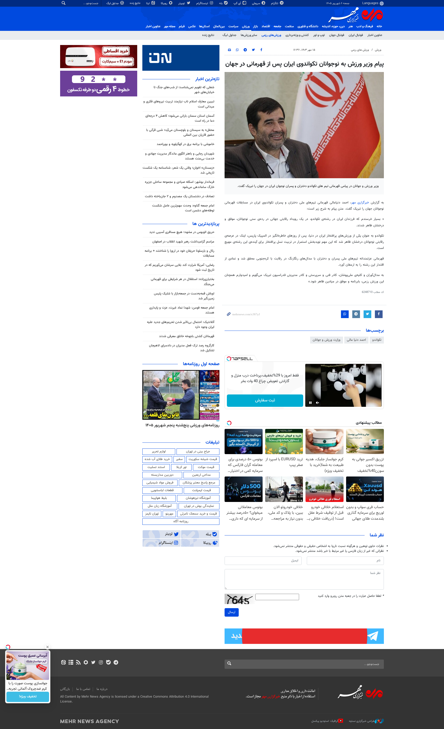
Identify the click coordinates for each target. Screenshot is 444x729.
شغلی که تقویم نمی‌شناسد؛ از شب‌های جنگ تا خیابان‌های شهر (184, 90)
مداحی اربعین (201, 475)
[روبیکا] (86, 663)
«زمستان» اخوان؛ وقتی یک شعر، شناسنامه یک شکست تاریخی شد (178, 170)
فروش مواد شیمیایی (159, 482)
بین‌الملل (219, 26)
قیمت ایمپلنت (201, 490)
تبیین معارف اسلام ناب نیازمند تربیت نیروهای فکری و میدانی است (178, 104)
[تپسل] (229, 358)
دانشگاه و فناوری (308, 26)
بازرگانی (65, 689)
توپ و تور (319, 35)
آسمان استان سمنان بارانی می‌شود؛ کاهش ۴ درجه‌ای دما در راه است (179, 118)
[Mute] (317, 403)
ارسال (231, 612)
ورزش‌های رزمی (271, 35)
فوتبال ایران (356, 35)
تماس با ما (83, 689)
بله (221, 3)
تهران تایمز (152, 513)
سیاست (233, 26)
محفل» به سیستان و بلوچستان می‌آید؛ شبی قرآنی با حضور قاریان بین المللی (180, 133)
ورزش (245, 26)
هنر (350, 26)
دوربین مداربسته (162, 475)
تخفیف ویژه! (28, 697)
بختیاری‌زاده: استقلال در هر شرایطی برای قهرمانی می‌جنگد (182, 282)
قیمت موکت (206, 467)
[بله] (108, 663)
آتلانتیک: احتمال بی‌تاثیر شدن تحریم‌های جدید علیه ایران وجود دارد (180, 325)
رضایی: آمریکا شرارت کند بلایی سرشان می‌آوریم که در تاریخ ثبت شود (179, 268)
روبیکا (164, 3)
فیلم (182, 26)
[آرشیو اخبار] (71, 663)
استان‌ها (204, 26)
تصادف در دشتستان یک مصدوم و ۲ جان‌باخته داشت (179, 196)
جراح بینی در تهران (198, 451)
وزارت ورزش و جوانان (326, 340)
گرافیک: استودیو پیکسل (324, 721)
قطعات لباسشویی (162, 490)
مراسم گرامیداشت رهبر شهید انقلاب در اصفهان (183, 241)
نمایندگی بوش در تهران (199, 506)
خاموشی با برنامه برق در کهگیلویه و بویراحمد (185, 144)
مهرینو (169, 513)
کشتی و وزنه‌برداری (297, 35)
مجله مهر (169, 26)
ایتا (148, 3)
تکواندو (376, 340)
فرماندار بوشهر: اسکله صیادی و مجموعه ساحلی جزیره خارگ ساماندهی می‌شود (179, 184)
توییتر (182, 3)
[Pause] (310, 403)
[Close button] (47, 647)
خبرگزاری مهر (360, 202)
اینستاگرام (202, 3)
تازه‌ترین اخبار (207, 79)
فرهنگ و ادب (364, 26)
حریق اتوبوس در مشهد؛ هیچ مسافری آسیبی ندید (181, 232)
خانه (379, 26)
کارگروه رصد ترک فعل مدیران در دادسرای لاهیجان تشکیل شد (181, 348)
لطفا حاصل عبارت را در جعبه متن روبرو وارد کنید (351, 596)
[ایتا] (63, 663)
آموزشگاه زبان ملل (160, 506)
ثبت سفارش (265, 400)
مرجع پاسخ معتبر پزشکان (199, 482)
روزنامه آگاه (180, 521)
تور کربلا (181, 467)
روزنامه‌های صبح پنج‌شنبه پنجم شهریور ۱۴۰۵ (184, 425)
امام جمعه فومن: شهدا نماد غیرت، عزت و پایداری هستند (181, 310)
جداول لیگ (112, 3)
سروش (256, 3)
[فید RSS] (78, 663)
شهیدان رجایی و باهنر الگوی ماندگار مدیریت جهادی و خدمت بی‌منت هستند (179, 156)
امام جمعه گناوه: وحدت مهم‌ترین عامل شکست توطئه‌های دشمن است (183, 208)
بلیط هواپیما (159, 498)
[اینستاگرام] (101, 663)
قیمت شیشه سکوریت (203, 459)
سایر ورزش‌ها (249, 35)
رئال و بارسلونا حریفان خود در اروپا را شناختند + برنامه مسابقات (179, 253)
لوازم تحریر (159, 451)
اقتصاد (266, 26)
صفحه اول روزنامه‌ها (201, 364)
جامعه (277, 26)
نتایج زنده (135, 3)
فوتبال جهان (336, 35)
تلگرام (275, 3)
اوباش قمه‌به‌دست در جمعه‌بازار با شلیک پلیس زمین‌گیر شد (184, 296)
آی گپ (238, 3)
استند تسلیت (156, 467)
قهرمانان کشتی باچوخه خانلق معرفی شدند (186, 336)
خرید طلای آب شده (157, 459)
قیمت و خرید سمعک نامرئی (198, 513)
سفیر (179, 459)
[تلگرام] (116, 663)
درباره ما (102, 689)
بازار (255, 26)
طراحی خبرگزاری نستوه (362, 721)
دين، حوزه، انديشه (333, 26)
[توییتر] (93, 663)
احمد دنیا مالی (356, 340)
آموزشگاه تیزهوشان (198, 498)
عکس (192, 26)
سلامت (289, 26)
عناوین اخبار (374, 35)
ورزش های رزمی (360, 50)
